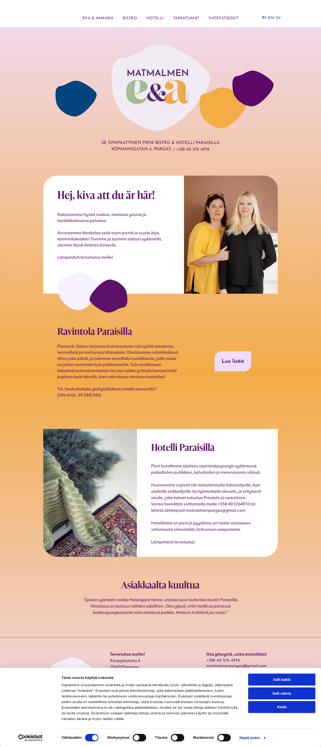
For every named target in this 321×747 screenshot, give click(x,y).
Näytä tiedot (249, 738)
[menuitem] (98, 18)
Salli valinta (281, 693)
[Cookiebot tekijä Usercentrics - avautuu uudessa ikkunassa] (30, 737)
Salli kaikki (281, 680)
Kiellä (281, 707)
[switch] (139, 737)
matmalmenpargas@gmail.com (215, 510)
